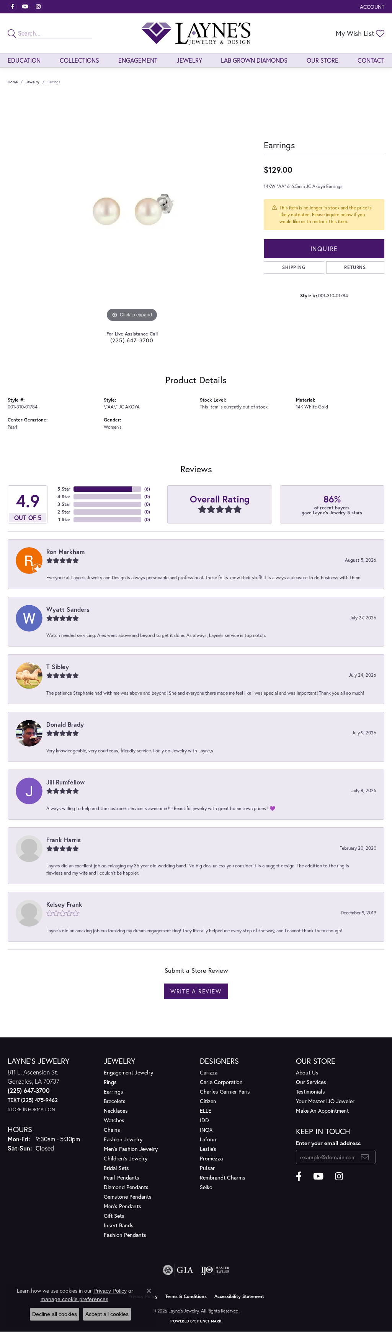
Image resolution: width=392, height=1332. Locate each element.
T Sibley (57, 667)
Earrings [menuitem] (113, 1091)
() (147, 489)
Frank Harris (63, 840)
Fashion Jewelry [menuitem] (123, 1139)
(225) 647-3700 (132, 340)
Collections (79, 60)
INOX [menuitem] (206, 1129)
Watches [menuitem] (114, 1120)
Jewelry (189, 60)
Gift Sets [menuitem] (114, 1215)
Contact (371, 60)
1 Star (64, 519)
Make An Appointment (322, 1110)
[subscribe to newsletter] (365, 1157)
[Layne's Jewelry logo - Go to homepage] (196, 33)
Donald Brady (65, 724)
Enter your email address (328, 1143)
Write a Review (195, 991)
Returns (355, 267)
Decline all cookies (54, 1314)
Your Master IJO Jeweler (325, 1101)
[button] (371, 6)
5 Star (63, 489)
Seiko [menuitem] (206, 1187)
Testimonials (310, 1091)
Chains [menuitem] (112, 1129)
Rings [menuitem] (110, 1082)
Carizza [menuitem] (208, 1072)
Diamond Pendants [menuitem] (126, 1187)
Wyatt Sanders (68, 609)
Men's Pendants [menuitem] (122, 1206)
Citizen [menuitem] (208, 1101)
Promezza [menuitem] (211, 1158)
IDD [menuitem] (204, 1120)
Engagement (137, 60)
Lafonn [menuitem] (208, 1139)
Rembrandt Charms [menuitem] (222, 1177)
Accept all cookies (107, 1314)
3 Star (63, 504)
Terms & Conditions (186, 1296)
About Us (307, 1072)
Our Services (311, 1082)
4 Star (63, 496)
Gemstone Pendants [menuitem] (128, 1196)
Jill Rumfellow (65, 782)
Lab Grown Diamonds (254, 60)
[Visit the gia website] (178, 1270)
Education (24, 60)
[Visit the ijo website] (215, 1270)
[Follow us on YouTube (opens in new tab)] (25, 6)
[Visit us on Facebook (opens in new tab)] (12, 6)
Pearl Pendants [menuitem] (121, 1177)
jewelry (32, 81)
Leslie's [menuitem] (208, 1148)
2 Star (63, 512)
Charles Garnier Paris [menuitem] (225, 1091)
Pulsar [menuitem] (207, 1168)
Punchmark (209, 1321)
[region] (132, 209)
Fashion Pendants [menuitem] (125, 1234)
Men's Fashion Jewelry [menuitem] (131, 1148)
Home (13, 81)
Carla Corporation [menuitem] (221, 1082)
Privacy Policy (110, 1291)
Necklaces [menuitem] (116, 1110)
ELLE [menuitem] (205, 1110)
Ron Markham (65, 552)
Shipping (293, 267)
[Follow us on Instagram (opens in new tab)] (38, 6)
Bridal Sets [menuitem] (116, 1168)
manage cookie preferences (74, 1299)
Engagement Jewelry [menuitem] (128, 1072)
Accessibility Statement (239, 1296)
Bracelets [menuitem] (115, 1101)
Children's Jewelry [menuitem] (125, 1158)
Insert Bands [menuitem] (119, 1225)
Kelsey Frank (64, 904)
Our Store (322, 60)
